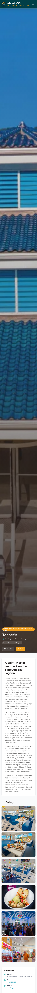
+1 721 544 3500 (12, 982)
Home (4, 643)
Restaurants (11, 643)
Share (22, 649)
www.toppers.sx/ (12, 988)
